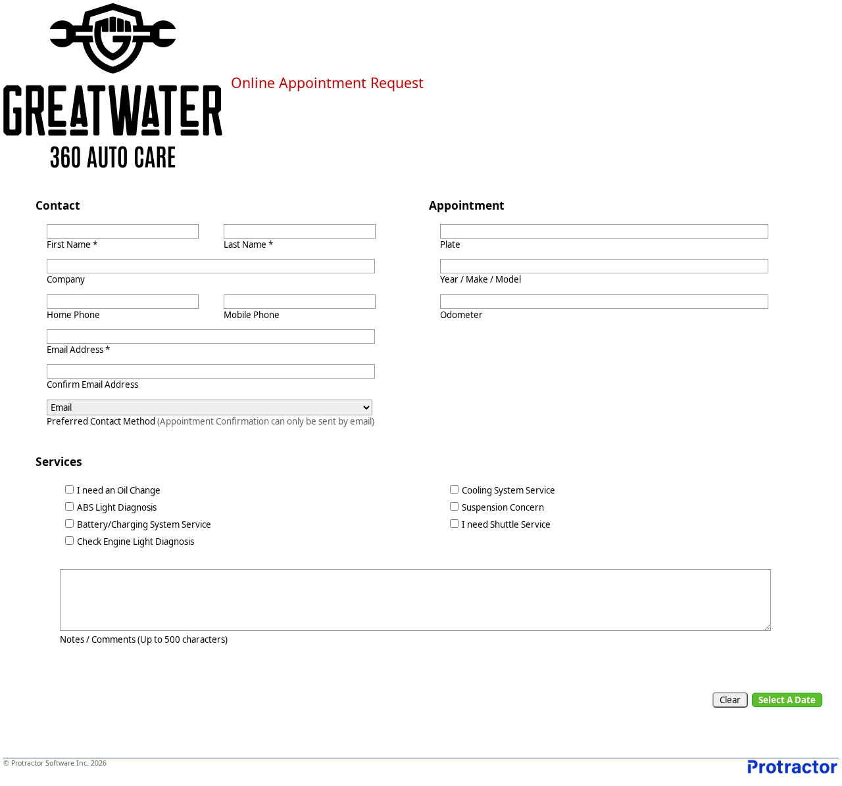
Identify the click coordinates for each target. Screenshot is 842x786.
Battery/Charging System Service (144, 524)
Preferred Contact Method (210, 421)
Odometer (461, 315)
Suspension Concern (503, 507)
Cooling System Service (508, 490)
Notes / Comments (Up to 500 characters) (144, 639)
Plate (450, 244)
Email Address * (78, 350)
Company (66, 279)
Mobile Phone (252, 315)
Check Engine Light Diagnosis (135, 541)
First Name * (72, 244)
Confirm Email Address (92, 384)
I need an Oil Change (119, 490)
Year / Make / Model (480, 279)
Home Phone (73, 315)
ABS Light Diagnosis (117, 507)
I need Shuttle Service (506, 524)
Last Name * (248, 244)
